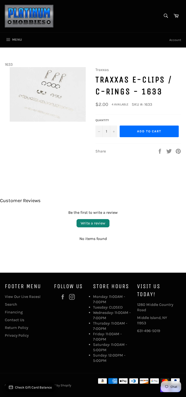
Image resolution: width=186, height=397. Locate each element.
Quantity (102, 120)
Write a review (93, 223)
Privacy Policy (17, 335)
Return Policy (16, 327)
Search (11, 304)
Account (175, 40)
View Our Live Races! (22, 296)
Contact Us (14, 320)
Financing (14, 312)
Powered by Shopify (57, 385)
